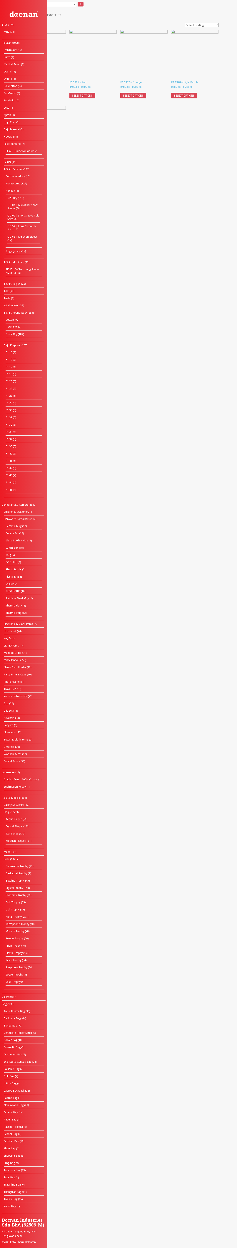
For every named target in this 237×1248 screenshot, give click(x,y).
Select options (82, 95)
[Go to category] (81, 4)
